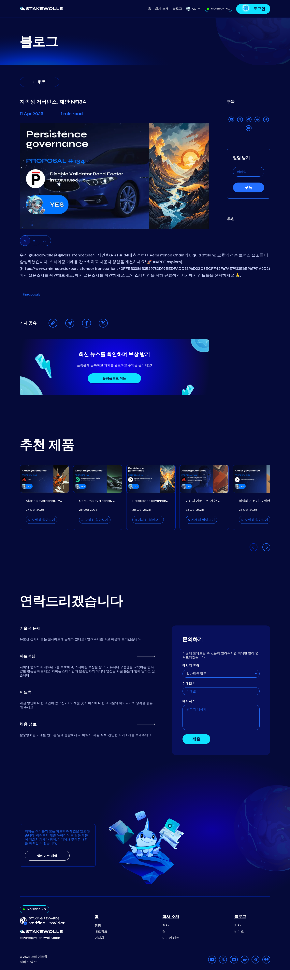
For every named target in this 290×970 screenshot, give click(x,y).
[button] (197, 9)
